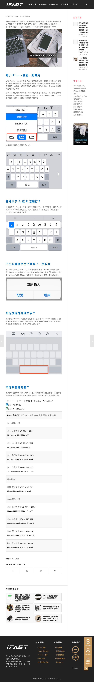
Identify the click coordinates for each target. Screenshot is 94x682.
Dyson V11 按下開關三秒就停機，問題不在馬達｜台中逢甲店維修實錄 (83, 45)
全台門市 (88, 663)
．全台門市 (58, 647)
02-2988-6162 (27, 467)
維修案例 (76, 107)
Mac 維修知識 (78, 96)
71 (18, 435)
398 (18, 447)
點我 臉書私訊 (14, 405)
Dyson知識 (77, 86)
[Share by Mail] (55, 571)
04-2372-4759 (29, 507)
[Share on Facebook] (13, 571)
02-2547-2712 (26, 443)
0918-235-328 (27, 543)
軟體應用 (76, 112)
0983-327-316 (27, 531)
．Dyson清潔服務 (42, 651)
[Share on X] (27, 571)
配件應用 (76, 115)
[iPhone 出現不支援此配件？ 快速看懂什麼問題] (92, 341)
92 (19, 491)
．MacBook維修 (42, 655)
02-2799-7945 (27, 455)
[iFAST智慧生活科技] (14, 4)
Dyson (21, 401)
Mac (7, 401)
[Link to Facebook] (86, 4)
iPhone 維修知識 (25, 16)
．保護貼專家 (59, 655)
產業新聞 (76, 101)
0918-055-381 (26, 487)
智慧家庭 (76, 99)
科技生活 (76, 104)
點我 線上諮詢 (16, 409)
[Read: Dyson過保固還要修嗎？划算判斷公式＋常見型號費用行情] (75, 59)
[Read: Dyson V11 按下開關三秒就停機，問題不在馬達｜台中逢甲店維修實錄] (75, 42)
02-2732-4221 (26, 431)
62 (20, 459)
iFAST (43, 401)
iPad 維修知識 (78, 88)
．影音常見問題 (60, 651)
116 (20, 471)
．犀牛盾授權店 (60, 658)
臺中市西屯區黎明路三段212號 (20, 523)
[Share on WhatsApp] (41, 571)
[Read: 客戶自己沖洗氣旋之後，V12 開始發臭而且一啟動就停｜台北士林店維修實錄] (75, 24)
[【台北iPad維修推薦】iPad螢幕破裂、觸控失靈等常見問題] (2, 341)
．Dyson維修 (41, 647)
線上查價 (88, 654)
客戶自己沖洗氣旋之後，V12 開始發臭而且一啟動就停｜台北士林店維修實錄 (83, 27)
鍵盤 (17, 559)
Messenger (88, 645)
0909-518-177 (26, 519)
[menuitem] (32, 4)
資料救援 (76, 109)
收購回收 (28, 401)
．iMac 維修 (41, 658)
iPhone (14, 401)
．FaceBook (59, 662)
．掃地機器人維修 (42, 662)
